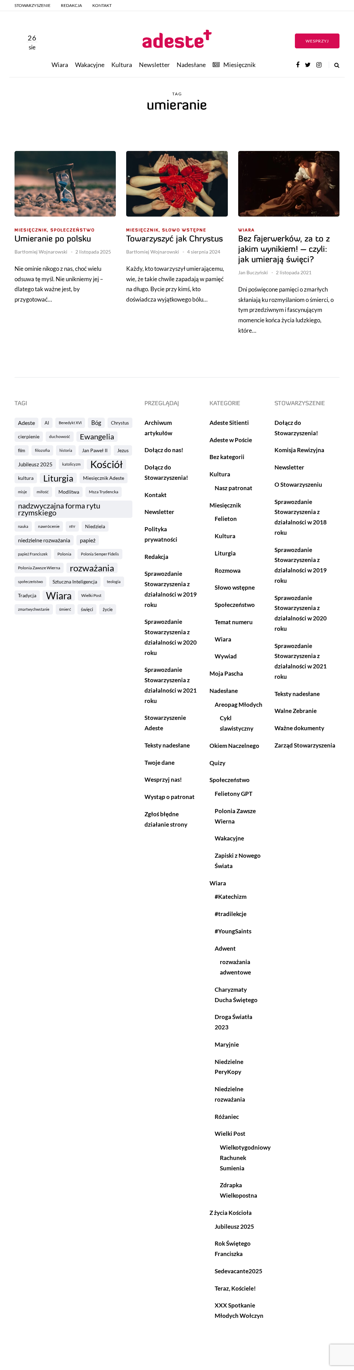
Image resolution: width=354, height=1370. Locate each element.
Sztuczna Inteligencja (75, 581)
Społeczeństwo (72, 230)
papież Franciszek (33, 554)
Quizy (217, 763)
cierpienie (28, 436)
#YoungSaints (233, 931)
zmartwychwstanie (33, 609)
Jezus (123, 450)
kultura (26, 478)
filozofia (42, 450)
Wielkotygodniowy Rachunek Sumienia (245, 1158)
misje (22, 491)
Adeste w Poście (230, 440)
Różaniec (227, 1116)
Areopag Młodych (238, 704)
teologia (114, 581)
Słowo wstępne (184, 230)
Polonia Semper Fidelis (100, 554)
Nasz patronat (233, 488)
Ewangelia (97, 436)
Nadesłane (191, 64)
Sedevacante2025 (238, 1271)
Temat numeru (234, 622)
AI (47, 423)
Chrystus (120, 423)
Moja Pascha (226, 673)
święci (87, 609)
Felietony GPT (233, 793)
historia (65, 450)
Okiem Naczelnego (234, 745)
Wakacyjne (89, 64)
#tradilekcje (230, 913)
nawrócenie (48, 526)
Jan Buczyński (253, 272)
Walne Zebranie (295, 710)
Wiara (60, 64)
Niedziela (95, 526)
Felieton (226, 518)
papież (87, 540)
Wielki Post (91, 595)
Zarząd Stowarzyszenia (304, 745)
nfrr (72, 526)
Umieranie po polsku (53, 239)
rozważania (92, 568)
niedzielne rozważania (44, 540)
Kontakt (102, 5)
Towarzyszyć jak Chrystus (174, 239)
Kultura (121, 64)
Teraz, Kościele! (235, 1288)
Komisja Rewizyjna (299, 450)
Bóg (96, 422)
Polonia (64, 553)
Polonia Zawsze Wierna (39, 567)
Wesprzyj (317, 41)
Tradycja (27, 595)
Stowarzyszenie (32, 5)
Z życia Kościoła (230, 1212)
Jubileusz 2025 (35, 464)
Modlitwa (68, 492)
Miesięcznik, (32, 230)
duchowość (59, 436)
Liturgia (58, 478)
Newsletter (154, 64)
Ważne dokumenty (299, 728)
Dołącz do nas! (164, 450)
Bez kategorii (226, 456)
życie (108, 609)
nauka (23, 526)
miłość (43, 491)
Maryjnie (227, 1044)
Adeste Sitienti (229, 422)
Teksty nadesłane (167, 745)
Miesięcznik (239, 64)
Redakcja (71, 5)
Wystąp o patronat (170, 796)
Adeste (26, 422)
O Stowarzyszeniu (298, 484)
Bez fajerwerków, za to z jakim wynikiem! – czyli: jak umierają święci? (284, 249)
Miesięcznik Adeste (103, 478)
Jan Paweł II (95, 450)
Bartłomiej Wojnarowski (41, 252)
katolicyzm (71, 464)
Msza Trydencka (103, 491)
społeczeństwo (30, 581)
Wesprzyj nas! (163, 779)
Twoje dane (160, 762)
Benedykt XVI (70, 422)
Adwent (225, 948)
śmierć (65, 609)
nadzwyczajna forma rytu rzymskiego (59, 509)
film (21, 450)
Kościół (106, 464)
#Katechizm (230, 896)
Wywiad (226, 656)
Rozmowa (228, 570)
